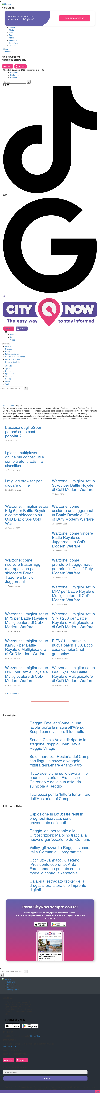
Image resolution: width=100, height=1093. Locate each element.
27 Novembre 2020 (60, 631)
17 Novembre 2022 (13, 489)
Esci (97, 1091)
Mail (5, 1046)
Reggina (8, 351)
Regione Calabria (12, 362)
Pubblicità (13, 40)
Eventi (12, 334)
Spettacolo (9, 373)
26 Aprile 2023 (11, 440)
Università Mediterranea (15, 356)
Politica (8, 346)
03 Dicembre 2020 (12, 586)
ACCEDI (22, 66)
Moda (11, 30)
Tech (11, 32)
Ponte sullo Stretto (12, 359)
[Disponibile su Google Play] (58, 924)
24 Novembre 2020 (60, 685)
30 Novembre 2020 (60, 604)
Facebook (12, 1046)
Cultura (8, 371)
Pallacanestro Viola (13, 354)
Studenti (8, 376)
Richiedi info (35, 1036)
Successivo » (15, 693)
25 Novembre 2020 (60, 658)
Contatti (12, 45)
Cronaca (8, 349)
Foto (11, 35)
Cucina (12, 27)
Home (5, 405)
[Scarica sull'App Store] (40, 924)
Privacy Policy (12, 989)
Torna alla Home (50, 704)
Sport (7, 368)
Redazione (13, 43)
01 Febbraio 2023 (12, 470)
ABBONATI (7, 66)
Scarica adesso (74, 18)
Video (11, 37)
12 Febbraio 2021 (12, 528)
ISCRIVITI (45, 1078)
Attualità (8, 365)
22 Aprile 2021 (58, 494)
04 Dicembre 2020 (59, 523)
